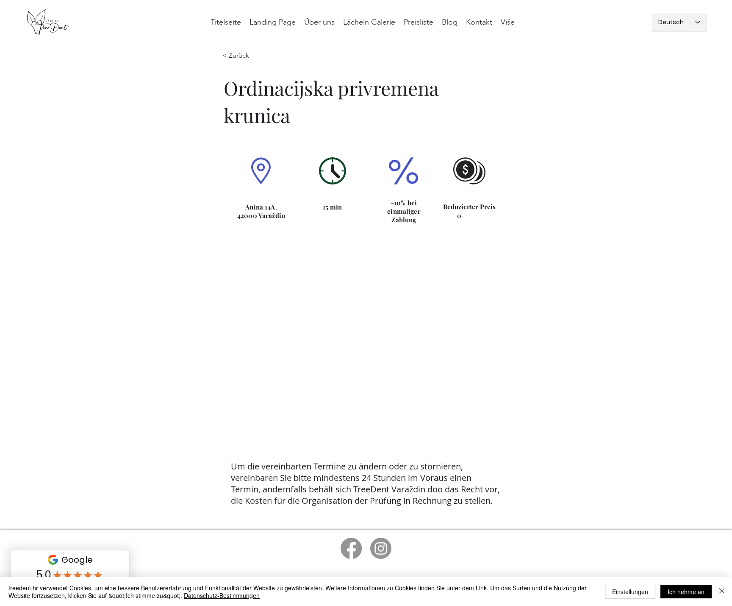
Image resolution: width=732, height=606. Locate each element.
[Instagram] (380, 548)
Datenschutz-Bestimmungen (222, 595)
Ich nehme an (686, 591)
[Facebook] (351, 548)
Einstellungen (630, 591)
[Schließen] (722, 591)
